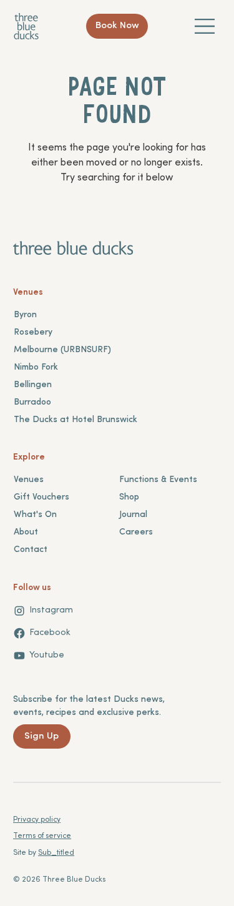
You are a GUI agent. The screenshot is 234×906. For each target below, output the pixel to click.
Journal (133, 514)
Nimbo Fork (36, 367)
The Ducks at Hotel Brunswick (75, 420)
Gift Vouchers (41, 497)
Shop (129, 497)
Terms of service (42, 836)
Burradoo (32, 402)
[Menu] (205, 26)
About (26, 532)
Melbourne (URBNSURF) (62, 350)
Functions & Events (158, 480)
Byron (25, 315)
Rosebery (33, 332)
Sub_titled (56, 853)
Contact (30, 549)
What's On (35, 514)
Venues (29, 480)
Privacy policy (37, 820)
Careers (136, 532)
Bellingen (33, 385)
